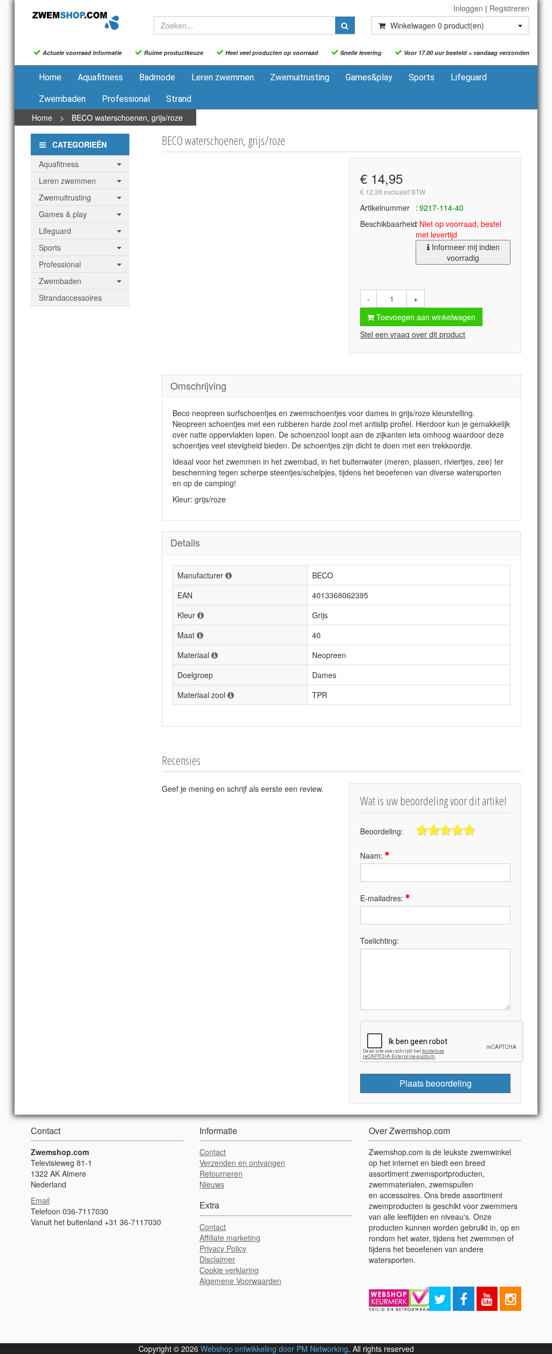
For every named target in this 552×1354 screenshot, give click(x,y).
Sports (421, 77)
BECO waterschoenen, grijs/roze (127, 117)
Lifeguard (469, 77)
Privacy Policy (222, 1248)
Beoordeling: (381, 831)
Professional (126, 99)
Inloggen (468, 8)
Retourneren (221, 1173)
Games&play (369, 77)
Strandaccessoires (70, 297)
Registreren (509, 8)
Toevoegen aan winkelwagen (424, 317)
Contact (212, 1151)
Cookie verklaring (229, 1270)
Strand (178, 99)
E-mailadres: (382, 898)
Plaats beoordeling (435, 1083)
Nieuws (211, 1184)
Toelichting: (379, 940)
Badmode (157, 77)
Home (50, 77)
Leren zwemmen (222, 77)
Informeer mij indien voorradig (465, 252)
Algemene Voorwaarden (240, 1280)
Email (40, 1200)
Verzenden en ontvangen (242, 1162)
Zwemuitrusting (299, 77)
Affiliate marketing (229, 1237)
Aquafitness (100, 77)
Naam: (372, 855)
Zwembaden (62, 99)
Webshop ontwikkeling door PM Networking (274, 1348)
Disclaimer (217, 1259)
